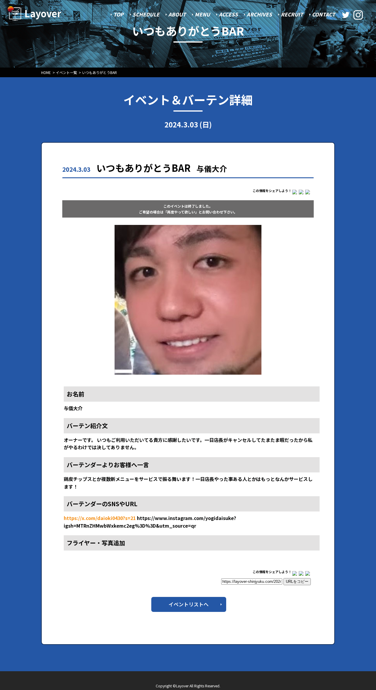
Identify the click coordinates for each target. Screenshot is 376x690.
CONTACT (323, 14)
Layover (42, 13)
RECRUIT (292, 14)
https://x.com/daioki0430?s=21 (100, 517)
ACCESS (228, 14)
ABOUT (177, 14)
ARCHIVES (259, 14)
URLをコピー (297, 581)
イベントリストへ (189, 604)
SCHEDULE (146, 14)
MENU (202, 14)
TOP (118, 14)
